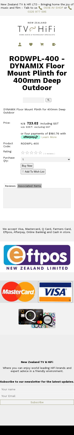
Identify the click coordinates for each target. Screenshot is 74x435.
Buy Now (27, 165)
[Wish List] (31, 44)
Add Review (37, 197)
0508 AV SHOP (53, 7)
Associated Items (29, 185)
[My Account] (20, 44)
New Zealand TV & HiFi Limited (47, 430)
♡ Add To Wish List (33, 171)
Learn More (49, 137)
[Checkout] (54, 44)
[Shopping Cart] (42, 45)
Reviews (10, 185)
